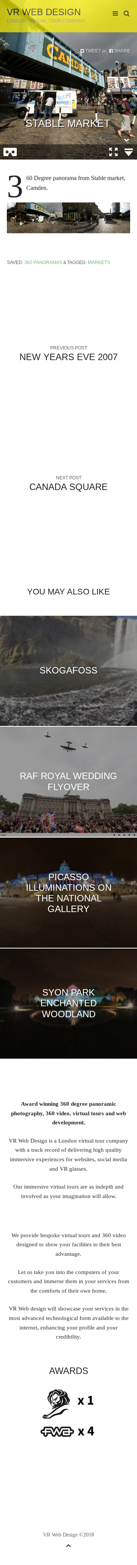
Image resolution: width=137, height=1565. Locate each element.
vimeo (74, 1483)
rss (98, 1483)
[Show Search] (124, 14)
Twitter (39, 1483)
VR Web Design (44, 12)
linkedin (63, 1483)
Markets (99, 262)
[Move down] (126, 139)
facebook (51, 1483)
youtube (86, 1483)
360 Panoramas (43, 262)
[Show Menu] (113, 14)
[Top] (68, 1544)
